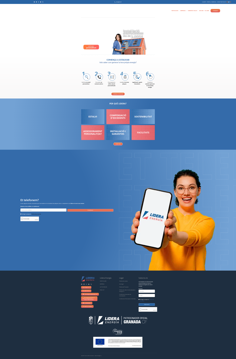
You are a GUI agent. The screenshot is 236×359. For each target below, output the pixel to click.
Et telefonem (90, 210)
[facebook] (34, 1)
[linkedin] (36, 1)
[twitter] (42, 1)
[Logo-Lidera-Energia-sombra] (5, 6)
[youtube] (40, 1)
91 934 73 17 (118, 2)
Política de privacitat (36, 214)
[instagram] (38, 1)
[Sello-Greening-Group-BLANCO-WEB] (118, 328)
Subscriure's (146, 304)
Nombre (140, 288)
